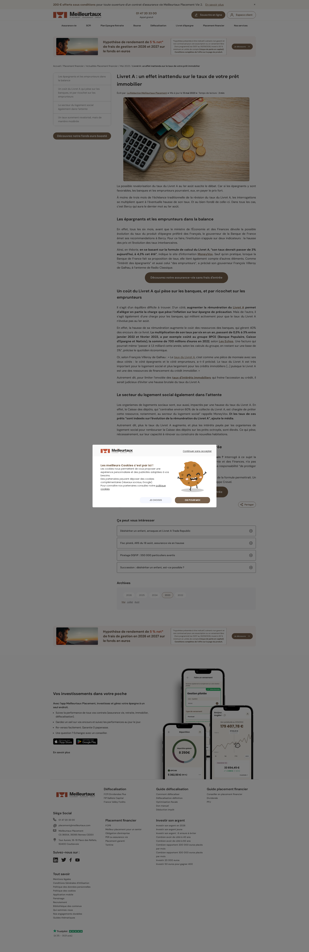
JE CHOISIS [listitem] (156, 500)
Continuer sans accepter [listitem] (195, 454)
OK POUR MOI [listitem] (192, 500)
